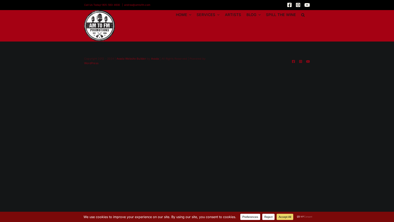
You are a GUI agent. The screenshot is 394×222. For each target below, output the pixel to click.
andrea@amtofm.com (137, 4)
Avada (155, 58)
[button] (303, 14)
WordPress (91, 63)
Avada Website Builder (131, 58)
